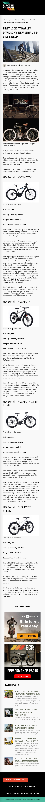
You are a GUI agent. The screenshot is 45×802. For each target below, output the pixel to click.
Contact (16, 793)
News (17, 20)
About (8, 793)
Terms (36, 793)
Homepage (7, 20)
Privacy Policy (26, 793)
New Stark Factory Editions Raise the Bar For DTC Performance (26, 712)
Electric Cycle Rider (22, 786)
